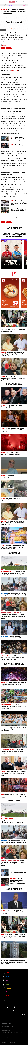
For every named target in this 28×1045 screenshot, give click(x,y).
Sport (7, 977)
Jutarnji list (14, 70)
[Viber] (9, 48)
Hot (7, 980)
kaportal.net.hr (19, 1032)
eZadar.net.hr (17, 1036)
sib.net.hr (13, 1032)
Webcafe (8, 988)
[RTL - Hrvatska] (4, 1023)
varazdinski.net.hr (6, 1034)
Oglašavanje (11, 1010)
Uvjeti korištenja (6, 1013)
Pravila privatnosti (6, 1016)
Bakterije (4, 217)
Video (7, 996)
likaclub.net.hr (5, 1037)
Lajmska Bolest (19, 217)
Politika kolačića (14, 1013)
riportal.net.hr (14, 1034)
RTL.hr (3, 1028)
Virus (9, 217)
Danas (8, 973)
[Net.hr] (11, 1023)
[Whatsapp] (7, 48)
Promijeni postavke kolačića (9, 1019)
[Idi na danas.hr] (13, 1)
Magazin (8, 984)
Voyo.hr (11, 1028)
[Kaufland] (14, 274)
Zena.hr (7, 1028)
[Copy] (11, 48)
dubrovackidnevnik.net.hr (7, 1036)
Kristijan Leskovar (19, 44)
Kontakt (13, 1016)
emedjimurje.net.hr (6, 1032)
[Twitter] (4, 48)
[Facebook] (2, 48)
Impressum (5, 1010)
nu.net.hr (23, 1036)
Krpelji (13, 217)
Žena (7, 992)
